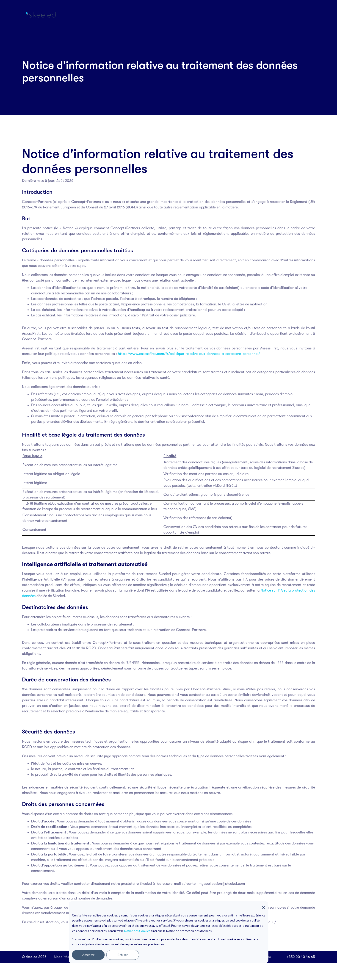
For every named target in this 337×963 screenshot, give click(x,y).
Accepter (88, 955)
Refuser (123, 955)
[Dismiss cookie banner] (263, 907)
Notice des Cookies (137, 931)
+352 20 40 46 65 (301, 957)
